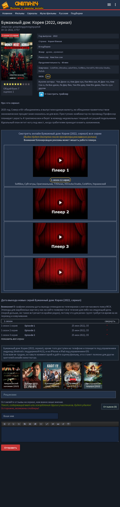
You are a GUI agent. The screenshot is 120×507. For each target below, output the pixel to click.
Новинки (7, 13)
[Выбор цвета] (47, 424)
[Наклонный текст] (9, 424)
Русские (63, 13)
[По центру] (30, 424)
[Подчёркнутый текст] (13, 424)
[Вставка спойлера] (68, 424)
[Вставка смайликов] (41, 424)
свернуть (110, 321)
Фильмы (19, 13)
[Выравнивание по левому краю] (25, 424)
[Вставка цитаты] (58, 424)
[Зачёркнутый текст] (19, 424)
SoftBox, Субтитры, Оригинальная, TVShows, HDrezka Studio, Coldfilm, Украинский (60, 181)
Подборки (77, 13)
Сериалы (32, 13)
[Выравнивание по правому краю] (35, 424)
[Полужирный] (4, 424)
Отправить (10, 447)
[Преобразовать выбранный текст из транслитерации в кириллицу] (63, 424)
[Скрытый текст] (53, 424)
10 (28, 84)
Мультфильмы (48, 13)
